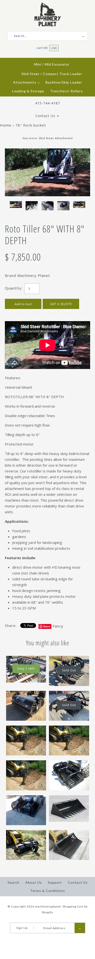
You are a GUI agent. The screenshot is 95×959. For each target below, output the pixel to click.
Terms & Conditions (47, 891)
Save (46, 626)
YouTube (49, 939)
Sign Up (22, 928)
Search (13, 882)
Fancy (58, 626)
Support (55, 882)
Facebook (43, 939)
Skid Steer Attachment (56, 138)
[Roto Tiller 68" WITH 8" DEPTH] (47, 151)
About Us (33, 882)
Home (5, 125)
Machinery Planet (33, 275)
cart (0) (42, 48)
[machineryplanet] (47, 5)
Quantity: (14, 288)
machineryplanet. (48, 906)
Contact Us (78, 882)
